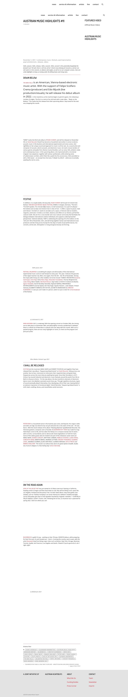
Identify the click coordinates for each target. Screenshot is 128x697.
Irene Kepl (34, 280)
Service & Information (67, 4)
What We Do (71, 678)
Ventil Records (63, 371)
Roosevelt (30, 541)
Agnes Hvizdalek (28, 284)
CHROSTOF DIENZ (28, 440)
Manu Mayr (44, 280)
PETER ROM (27, 424)
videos (46, 62)
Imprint (91, 686)
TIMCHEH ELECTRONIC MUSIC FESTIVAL (40, 205)
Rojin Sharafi (71, 654)
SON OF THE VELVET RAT (31, 488)
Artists (81, 4)
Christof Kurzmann (54, 652)
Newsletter (93, 682)
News (54, 4)
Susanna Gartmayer (66, 656)
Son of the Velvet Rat (49, 656)
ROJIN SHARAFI (51, 140)
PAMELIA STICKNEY (63, 438)
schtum (26, 656)
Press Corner (71, 686)
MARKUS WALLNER (29, 444)
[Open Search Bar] (102, 4)
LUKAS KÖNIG (73, 438)
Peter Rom (61, 654)
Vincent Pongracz (69, 659)
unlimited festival (42, 659)
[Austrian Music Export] (24, 15)
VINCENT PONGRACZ (64, 440)
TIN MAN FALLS (28, 83)
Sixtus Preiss (36, 656)
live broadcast (75, 290)
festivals (54, 60)
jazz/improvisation (64, 60)
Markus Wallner (49, 654)
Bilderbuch (42, 652)
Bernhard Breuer (45, 282)
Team (91, 678)
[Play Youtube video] (51, 122)
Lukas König (27, 282)
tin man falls (28, 659)
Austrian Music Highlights (66, 649)
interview (55, 446)
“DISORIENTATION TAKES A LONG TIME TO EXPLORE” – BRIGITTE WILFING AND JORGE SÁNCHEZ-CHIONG (52, 664)
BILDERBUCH (27, 537)
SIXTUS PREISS (69, 442)
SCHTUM (26, 369)
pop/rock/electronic (30, 62)
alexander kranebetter (47, 649)
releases (40, 62)
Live (88, 4)
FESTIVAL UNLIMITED (29, 272)
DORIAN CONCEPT (37, 438)
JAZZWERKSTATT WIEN (60, 430)
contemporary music (44, 60)
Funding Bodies (72, 682)
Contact (96, 4)
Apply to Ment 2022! (75, 666)
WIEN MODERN (28, 323)
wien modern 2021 (41, 661)
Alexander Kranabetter (56, 280)
